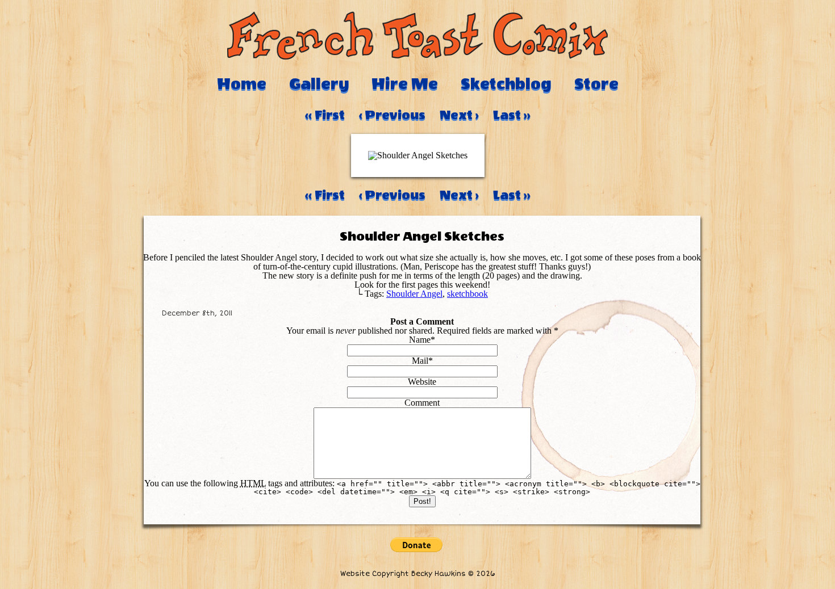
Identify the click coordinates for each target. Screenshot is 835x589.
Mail (420, 360)
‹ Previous (392, 115)
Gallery (319, 83)
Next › (459, 115)
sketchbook (467, 293)
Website (422, 381)
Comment (422, 402)
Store (596, 83)
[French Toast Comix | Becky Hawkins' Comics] (417, 56)
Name (420, 339)
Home (241, 83)
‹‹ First (325, 115)
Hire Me (404, 83)
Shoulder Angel (414, 293)
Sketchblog (506, 83)
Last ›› (512, 115)
